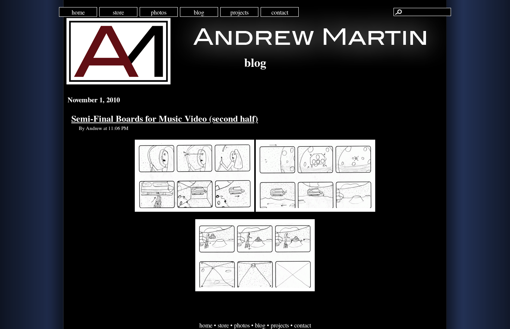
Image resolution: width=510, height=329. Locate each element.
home (78, 12)
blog (199, 12)
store (118, 12)
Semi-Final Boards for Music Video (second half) (164, 118)
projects (239, 12)
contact (279, 12)
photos (159, 12)
